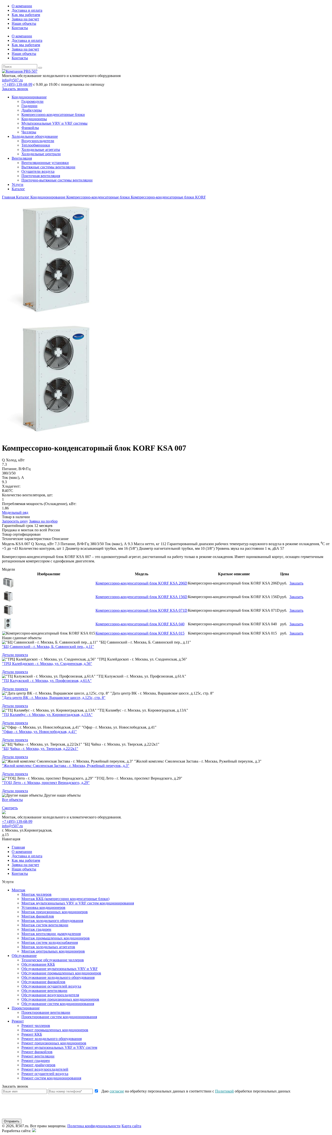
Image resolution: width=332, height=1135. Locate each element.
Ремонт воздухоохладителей (44, 1069)
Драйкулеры (31, 110)
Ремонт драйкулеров (38, 1065)
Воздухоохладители (37, 141)
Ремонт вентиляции (37, 1056)
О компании (22, 6)
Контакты (20, 28)
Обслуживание (24, 956)
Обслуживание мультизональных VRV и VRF (59, 969)
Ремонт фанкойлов (36, 1052)
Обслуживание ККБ (38, 964)
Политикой (224, 1091)
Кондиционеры (34, 119)
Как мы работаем (26, 15)
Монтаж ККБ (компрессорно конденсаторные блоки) (65, 899)
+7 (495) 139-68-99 (17, 84)
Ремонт (18, 1021)
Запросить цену (15, 521)
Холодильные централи (41, 154)
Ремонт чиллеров (35, 1025)
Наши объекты (24, 23)
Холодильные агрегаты (40, 149)
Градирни (29, 106)
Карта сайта (131, 1126)
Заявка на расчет (25, 19)
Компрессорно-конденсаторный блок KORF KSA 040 (140, 624)
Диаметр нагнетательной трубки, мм (169, 548)
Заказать (296, 583)
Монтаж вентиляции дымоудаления (51, 934)
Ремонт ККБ (31, 1034)
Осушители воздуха (37, 171)
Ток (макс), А (116, 544)
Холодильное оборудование (35, 136)
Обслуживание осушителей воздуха (51, 986)
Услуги (17, 184)
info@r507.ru (12, 80)
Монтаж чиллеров (36, 894)
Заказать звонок (15, 89)
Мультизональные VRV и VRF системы (54, 123)
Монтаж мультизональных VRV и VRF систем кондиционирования (77, 903)
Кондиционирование (29, 97)
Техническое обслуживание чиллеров (52, 960)
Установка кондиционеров (43, 907)
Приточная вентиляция (40, 176)
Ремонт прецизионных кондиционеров (53, 1043)
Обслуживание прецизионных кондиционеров (60, 999)
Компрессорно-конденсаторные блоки (53, 114)
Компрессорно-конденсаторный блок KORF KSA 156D (141, 597)
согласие (117, 1091)
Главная (18, 847)
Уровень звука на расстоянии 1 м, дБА (247, 548)
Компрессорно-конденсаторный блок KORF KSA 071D (141, 610)
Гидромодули (32, 101)
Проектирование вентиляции (45, 1012)
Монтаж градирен (36, 929)
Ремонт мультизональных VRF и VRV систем (59, 1047)
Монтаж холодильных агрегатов (48, 947)
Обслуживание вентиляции (44, 991)
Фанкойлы (30, 128)
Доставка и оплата (27, 10)
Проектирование (26, 1008)
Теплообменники (35, 145)
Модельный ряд (15, 512)
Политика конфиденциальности (94, 1126)
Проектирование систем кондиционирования (59, 1017)
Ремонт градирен (35, 1060)
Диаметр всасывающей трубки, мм (94, 548)
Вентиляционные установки (45, 163)
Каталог (18, 189)
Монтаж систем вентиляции (44, 925)
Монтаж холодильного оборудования (52, 921)
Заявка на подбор (43, 521)
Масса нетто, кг (147, 544)
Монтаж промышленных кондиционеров (55, 938)
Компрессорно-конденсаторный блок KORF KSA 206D (141, 583)
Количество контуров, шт (40, 548)
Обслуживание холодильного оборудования (58, 977)
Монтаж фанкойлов (37, 916)
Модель (8, 544)
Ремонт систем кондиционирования (51, 1078)
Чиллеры (28, 132)
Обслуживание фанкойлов (43, 982)
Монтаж (18, 890)
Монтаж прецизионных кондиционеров (54, 912)
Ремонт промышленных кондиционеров (54, 1030)
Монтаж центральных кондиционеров (53, 951)
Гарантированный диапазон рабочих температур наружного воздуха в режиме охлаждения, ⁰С (246, 544)
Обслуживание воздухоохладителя (50, 995)
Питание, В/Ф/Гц (75, 544)
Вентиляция (22, 158)
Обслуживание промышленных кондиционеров (61, 973)
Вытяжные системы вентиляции (48, 167)
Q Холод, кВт (42, 544)
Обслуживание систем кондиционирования (57, 1004)
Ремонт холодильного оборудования (51, 1039)
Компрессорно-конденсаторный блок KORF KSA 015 (140, 633)
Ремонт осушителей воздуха (44, 1074)
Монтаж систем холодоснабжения (49, 942)
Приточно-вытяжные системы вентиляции (57, 180)
